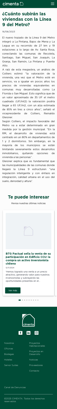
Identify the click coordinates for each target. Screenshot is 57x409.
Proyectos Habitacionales (37, 344)
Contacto (34, 370)
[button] (20, 300)
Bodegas (9, 354)
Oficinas (8, 348)
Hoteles (8, 359)
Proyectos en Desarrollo (36, 352)
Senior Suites (11, 365)
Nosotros (9, 343)
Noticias (33, 359)
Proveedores (36, 365)
